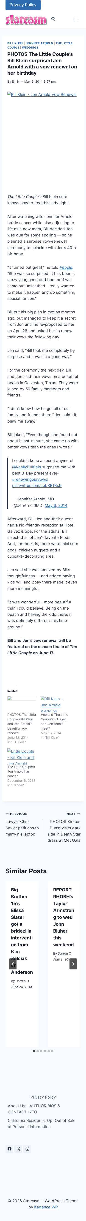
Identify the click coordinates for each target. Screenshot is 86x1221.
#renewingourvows (29, 479)
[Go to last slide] (13, 963)
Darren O (22, 981)
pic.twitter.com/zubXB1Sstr (37, 485)
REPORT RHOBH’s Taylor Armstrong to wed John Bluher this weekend (63, 917)
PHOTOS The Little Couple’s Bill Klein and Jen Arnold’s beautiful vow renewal (21, 724)
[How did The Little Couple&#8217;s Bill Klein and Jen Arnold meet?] (55, 704)
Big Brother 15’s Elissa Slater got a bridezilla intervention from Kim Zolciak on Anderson (22, 931)
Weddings (30, 47)
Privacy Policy (23, 4)
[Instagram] (27, 1149)
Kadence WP (46, 1207)
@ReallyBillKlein (26, 467)
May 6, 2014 (56, 505)
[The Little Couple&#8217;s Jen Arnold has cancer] (21, 756)
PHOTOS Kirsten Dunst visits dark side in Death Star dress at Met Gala (63, 827)
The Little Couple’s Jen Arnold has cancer (21, 771)
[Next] (73, 963)
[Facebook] (9, 1149)
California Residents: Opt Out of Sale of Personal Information (41, 1123)
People (66, 267)
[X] (18, 1149)
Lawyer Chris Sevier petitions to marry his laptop (22, 824)
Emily (16, 81)
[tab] (34, 1051)
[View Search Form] (53, 19)
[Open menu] (76, 19)
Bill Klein (15, 43)
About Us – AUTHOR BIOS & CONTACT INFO (34, 1109)
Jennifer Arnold (39, 43)
